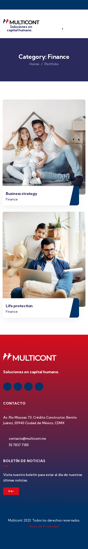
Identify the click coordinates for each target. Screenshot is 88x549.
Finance (12, 199)
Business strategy (21, 193)
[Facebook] (18, 386)
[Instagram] (28, 386)
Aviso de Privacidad (44, 526)
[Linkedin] (7, 386)
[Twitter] (39, 386)
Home (34, 64)
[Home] (21, 22)
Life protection (19, 305)
